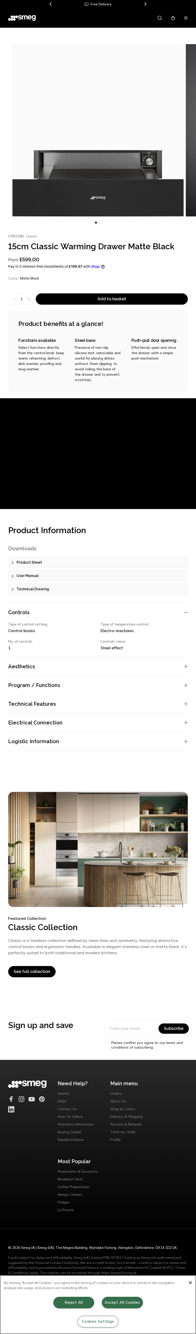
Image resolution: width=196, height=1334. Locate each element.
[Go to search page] (159, 18)
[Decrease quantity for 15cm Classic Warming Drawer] (13, 299)
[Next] (145, 4)
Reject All (74, 1302)
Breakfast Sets (70, 1179)
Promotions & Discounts (78, 1171)
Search (63, 1093)
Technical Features (32, 704)
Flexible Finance (70, 1139)
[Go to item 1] (100, 223)
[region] (98, 1304)
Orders (115, 1093)
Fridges (64, 1202)
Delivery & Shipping (126, 1116)
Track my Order (123, 1132)
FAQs (62, 1101)
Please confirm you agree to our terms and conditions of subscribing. (147, 1045)
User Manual (28, 576)
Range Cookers (70, 1194)
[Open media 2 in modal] (98, 130)
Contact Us (67, 1109)
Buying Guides (69, 1132)
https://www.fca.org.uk (119, 1273)
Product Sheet (29, 562)
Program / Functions (34, 685)
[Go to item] (96, 223)
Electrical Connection (35, 723)
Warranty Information (76, 1124)
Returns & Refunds (126, 1124)
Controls (19, 612)
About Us (118, 1101)
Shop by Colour (122, 1109)
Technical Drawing (33, 589)
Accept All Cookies (122, 1302)
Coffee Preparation (73, 1186)
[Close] (190, 1282)
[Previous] (50, 4)
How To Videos (70, 1116)
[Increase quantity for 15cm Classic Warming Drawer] (29, 299)
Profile (115, 1139)
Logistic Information (33, 741)
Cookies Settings (98, 1321)
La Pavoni (66, 1210)
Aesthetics (21, 666)
